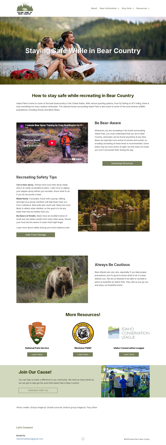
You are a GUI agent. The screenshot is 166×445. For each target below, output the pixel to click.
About (94, 8)
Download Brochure (122, 163)
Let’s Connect (24, 427)
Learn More (37, 354)
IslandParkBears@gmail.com (29, 439)
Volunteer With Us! (38, 390)
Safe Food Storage (35, 234)
